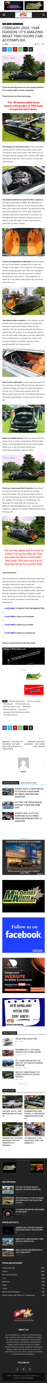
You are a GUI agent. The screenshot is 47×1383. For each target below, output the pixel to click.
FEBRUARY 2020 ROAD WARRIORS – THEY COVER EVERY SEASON (34, 744)
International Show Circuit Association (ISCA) (16, 712)
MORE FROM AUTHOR (29, 783)
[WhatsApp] (20, 49)
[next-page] (7, 826)
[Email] (25, 49)
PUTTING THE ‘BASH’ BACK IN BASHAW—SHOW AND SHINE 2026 (28, 805)
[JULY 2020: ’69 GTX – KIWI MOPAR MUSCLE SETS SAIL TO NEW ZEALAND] (12, 1102)
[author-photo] (23, 768)
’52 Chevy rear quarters (34, 701)
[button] (4, 15)
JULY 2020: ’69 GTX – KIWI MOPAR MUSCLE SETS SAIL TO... (12, 1113)
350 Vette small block (9, 709)
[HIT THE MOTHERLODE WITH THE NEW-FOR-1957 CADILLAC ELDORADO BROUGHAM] (8, 1064)
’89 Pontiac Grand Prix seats (11, 706)
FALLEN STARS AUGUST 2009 (26, 1039)
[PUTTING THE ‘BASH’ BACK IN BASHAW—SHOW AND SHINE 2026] (8, 805)
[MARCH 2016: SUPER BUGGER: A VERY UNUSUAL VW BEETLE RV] (8, 1241)
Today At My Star (17, 24)
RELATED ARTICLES (11, 783)
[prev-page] (3, 826)
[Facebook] (4, 49)
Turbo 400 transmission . (10, 715)
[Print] (31, 49)
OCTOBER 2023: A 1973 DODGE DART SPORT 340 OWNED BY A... (33, 1140)
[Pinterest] (15, 49)
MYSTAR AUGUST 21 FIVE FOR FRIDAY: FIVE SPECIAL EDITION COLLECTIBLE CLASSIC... (30, 1200)
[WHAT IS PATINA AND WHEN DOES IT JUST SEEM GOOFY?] (8, 1252)
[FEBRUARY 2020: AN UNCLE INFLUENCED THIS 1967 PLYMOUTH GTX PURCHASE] (12, 1129)
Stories (9, 24)
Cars (9, 20)
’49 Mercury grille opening (16, 701)
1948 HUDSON (26, 706)
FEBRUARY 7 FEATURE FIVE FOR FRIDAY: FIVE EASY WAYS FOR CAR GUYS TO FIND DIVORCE (12, 745)
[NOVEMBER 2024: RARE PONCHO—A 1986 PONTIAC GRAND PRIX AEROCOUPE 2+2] (34, 1102)
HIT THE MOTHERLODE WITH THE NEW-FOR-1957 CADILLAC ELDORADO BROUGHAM (29, 1063)
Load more (22, 1084)
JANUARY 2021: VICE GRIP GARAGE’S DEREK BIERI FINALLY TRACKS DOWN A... (29, 1230)
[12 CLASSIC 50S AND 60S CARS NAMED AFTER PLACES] (8, 1212)
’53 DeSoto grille (8, 704)
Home (4, 20)
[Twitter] (10, 49)
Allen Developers (28, 1378)
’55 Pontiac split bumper (22, 704)
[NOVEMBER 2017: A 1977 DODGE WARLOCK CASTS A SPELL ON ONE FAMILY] (8, 1052)
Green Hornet (22, 709)
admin (6, 44)
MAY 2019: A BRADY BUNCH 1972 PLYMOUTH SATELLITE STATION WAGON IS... (28, 1074)
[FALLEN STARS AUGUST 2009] (8, 1042)
